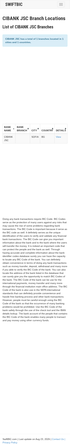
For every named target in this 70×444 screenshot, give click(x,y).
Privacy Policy (10, 442)
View (58, 136)
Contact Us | (58, 439)
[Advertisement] (35, 85)
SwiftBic (13, 4)
